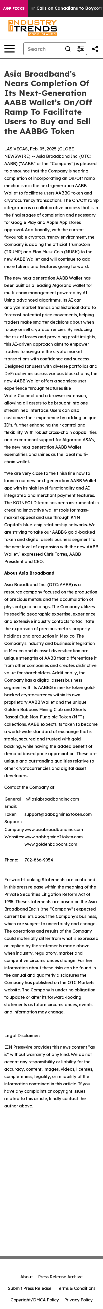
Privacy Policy (78, 1299)
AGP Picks (14, 8)
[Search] (68, 49)
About (26, 1276)
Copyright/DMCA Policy (35, 1299)
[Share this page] (95, 49)
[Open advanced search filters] (80, 49)
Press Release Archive (60, 1276)
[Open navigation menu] (9, 49)
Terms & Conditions (76, 1288)
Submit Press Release (30, 1288)
